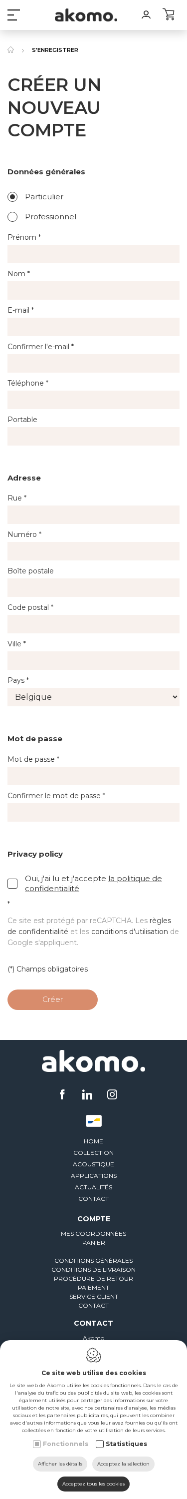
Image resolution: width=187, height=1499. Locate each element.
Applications (94, 1175)
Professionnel (50, 216)
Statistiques (126, 1444)
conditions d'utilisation (129, 931)
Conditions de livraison (93, 1269)
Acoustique (93, 1164)
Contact (93, 1198)
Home (93, 1141)
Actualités (93, 1187)
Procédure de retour (93, 1278)
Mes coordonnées (93, 1233)
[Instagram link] (112, 1095)
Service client (93, 1296)
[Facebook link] (63, 1095)
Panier (93, 1242)
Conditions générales (93, 1260)
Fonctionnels (65, 1444)
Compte (93, 1218)
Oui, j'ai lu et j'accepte (93, 883)
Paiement (93, 1287)
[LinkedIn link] (88, 1095)
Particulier (44, 196)
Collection (93, 1152)
